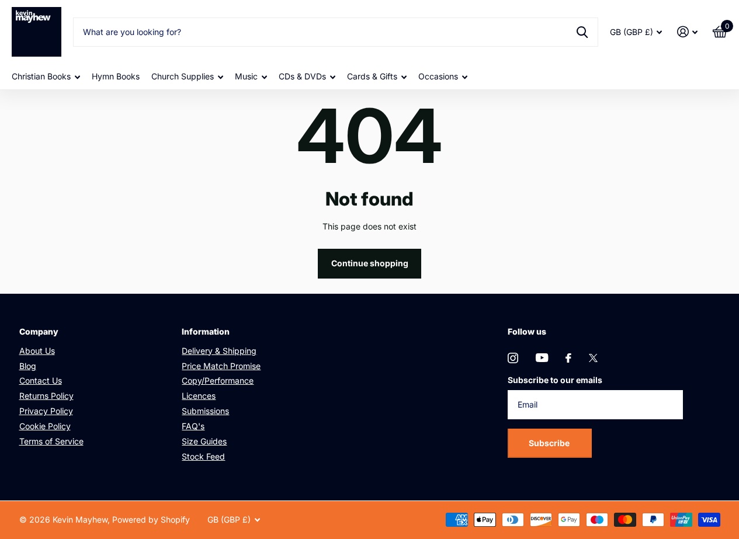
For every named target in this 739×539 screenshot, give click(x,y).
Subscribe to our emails (555, 380)
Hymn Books (116, 76)
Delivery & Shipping (219, 351)
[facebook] (568, 358)
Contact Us (40, 380)
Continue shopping (369, 263)
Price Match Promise (221, 366)
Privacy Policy (46, 411)
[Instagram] (513, 358)
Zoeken (582, 32)
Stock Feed (203, 456)
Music (246, 76)
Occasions (438, 76)
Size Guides (204, 441)
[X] (593, 358)
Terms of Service (51, 441)
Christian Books (41, 76)
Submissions (205, 411)
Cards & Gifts (372, 76)
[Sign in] (687, 32)
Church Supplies (182, 76)
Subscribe (550, 443)
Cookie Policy (45, 426)
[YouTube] (542, 357)
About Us (37, 351)
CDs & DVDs (302, 76)
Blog (27, 366)
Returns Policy (46, 396)
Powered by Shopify (151, 519)
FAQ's (193, 426)
